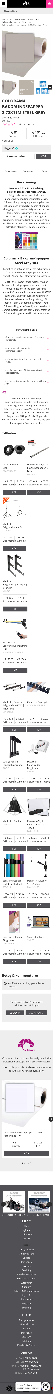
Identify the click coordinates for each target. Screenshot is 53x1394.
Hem (26, 1226)
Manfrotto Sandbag (13, 821)
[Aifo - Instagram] (5, 1388)
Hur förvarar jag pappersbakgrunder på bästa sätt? (25, 382)
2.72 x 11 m (26, 22)
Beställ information (26, 1278)
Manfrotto (32, 19)
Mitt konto (26, 1261)
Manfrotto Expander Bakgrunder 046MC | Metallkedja (13, 705)
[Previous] (3, 1204)
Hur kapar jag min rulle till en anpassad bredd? (22, 360)
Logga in (15, 1012)
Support (26, 1286)
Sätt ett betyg (26, 124)
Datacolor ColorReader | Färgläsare (34, 765)
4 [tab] (30, 1163)
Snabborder (26, 1234)
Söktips (26, 1257)
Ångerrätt (27, 1295)
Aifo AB (26, 1352)
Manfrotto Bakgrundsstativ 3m (13, 526)
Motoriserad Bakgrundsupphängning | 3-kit (15, 646)
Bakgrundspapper (10, 22)
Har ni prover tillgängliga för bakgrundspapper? (17, 349)
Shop (10, 19)
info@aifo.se (30, 1357)
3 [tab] (28, 1163)
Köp (43, 156)
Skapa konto (36, 1012)
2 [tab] (25, 1163)
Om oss (26, 1238)
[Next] (50, 87)
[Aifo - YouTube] (14, 1388)
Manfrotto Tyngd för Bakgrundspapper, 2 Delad (37, 468)
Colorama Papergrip (37, 702)
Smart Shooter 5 (35, 936)
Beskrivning (11, 171)
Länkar (44, 171)
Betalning (26, 1270)
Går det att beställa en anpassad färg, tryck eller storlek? (24, 338)
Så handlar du (26, 1253)
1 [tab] (22, 1163)
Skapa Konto (26, 1299)
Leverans (26, 1266)
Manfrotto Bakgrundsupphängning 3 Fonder (15, 584)
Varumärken (20, 19)
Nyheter (26, 1230)
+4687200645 (31, 1361)
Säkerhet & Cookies (26, 1274)
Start (4, 19)
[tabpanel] (26, 1119)
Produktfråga (17, 156)
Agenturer (26, 1282)
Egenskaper (29, 171)
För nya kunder (26, 1249)
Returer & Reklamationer (26, 1291)
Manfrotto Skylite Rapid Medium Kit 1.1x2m (36, 824)
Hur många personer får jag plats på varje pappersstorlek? (23, 371)
